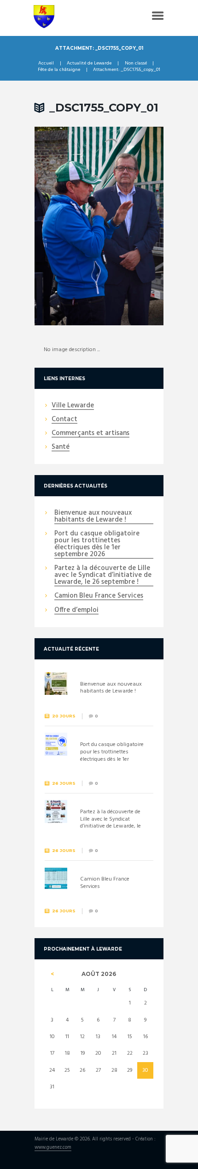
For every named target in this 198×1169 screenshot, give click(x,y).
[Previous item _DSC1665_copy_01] (67, 226)
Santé (61, 447)
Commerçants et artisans (90, 433)
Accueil (46, 63)
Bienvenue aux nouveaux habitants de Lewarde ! (93, 517)
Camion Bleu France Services (98, 596)
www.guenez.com (53, 1148)
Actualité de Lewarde (89, 63)
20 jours (64, 715)
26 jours (64, 783)
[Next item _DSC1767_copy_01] (131, 226)
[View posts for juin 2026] (52, 974)
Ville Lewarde (73, 406)
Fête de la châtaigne (59, 70)
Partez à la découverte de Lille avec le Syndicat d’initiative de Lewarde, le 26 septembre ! (102, 575)
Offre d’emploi (76, 610)
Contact (64, 419)
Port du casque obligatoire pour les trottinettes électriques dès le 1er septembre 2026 (97, 544)
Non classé (136, 63)
